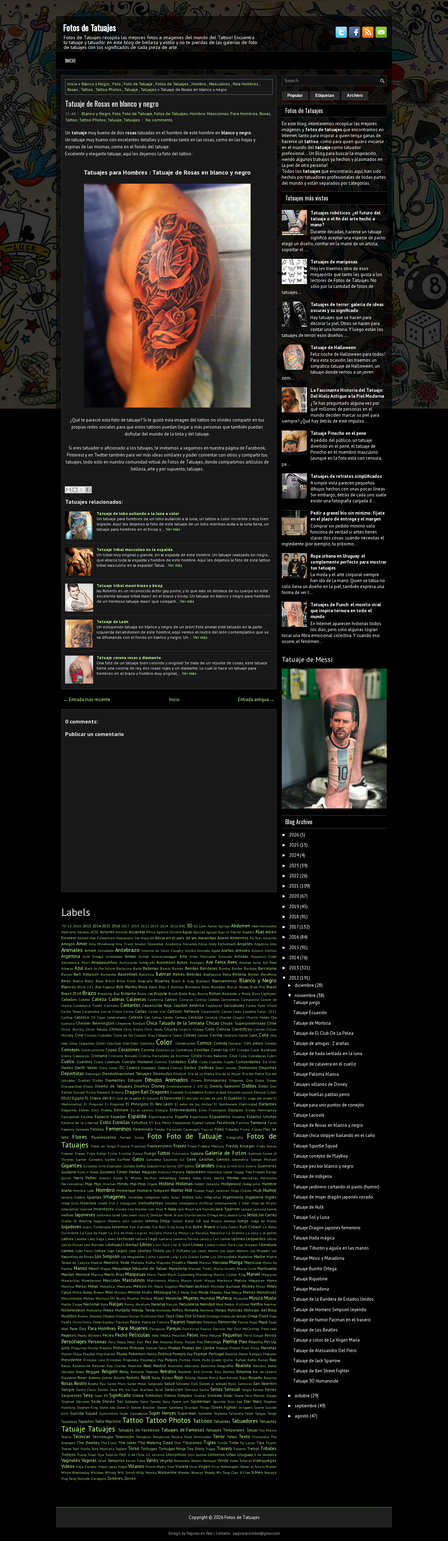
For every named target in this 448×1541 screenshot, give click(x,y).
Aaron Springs (219, 926)
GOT (180, 1166)
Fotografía (234, 1137)
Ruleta (93, 1383)
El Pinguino (93, 1104)
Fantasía (258, 1122)
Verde (223, 1460)
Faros (272, 1122)
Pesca (121, 1341)
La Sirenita (235, 1232)
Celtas (156, 1017)
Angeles (245, 943)
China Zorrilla (72, 1029)
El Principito (137, 1104)
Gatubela (154, 1159)
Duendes (176, 1092)
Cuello (68, 1062)
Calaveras (136, 999)
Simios (170, 1395)
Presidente (71, 1359)
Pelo (155, 1335)
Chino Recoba (96, 1029)
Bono (206, 986)
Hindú (122, 1183)
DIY (200, 1086)
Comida (220, 1043)
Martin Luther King (229, 1274)
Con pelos (253, 1043)
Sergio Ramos (252, 1389)
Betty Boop (94, 980)
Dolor (263, 1086)
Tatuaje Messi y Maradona (318, 1258)
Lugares (163, 1256)
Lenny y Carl (209, 1238)
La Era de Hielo (121, 1232)
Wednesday (81, 1472)
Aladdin (248, 931)
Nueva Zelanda (90, 1316)
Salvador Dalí (187, 1383)
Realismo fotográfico (217, 1365)
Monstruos (266, 1292)
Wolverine (167, 1472)
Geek (191, 1159)
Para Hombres (245, 83)
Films (219, 1129)
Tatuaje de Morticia (312, 1023)
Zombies (115, 1478)
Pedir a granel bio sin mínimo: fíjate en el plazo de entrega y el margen (347, 516)
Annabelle (105, 950)
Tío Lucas (247, 1442)
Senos (216, 1389)
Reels (80, 1371)
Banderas (208, 968)
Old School (195, 1316)
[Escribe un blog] (74, 489)
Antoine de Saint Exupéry (162, 950)
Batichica (146, 974)
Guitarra (68, 1171)
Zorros (130, 1478)
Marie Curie (246, 1268)
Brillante (128, 993)
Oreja (252, 1316)
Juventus (120, 1226)
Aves (232, 962)
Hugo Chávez (241, 1190)
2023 (154, 926)
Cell (147, 1017)
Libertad (131, 1244)
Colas (73, 1043)
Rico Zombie (224, 1371)
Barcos (66, 974)
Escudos (87, 1116)
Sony (166, 1401)
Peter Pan (135, 1341)
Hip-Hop (138, 1183)
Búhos (215, 993)
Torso (133, 1448)
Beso (66, 980)
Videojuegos (264, 1460)
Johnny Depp (157, 1220)
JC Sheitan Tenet (159, 1215)
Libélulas (113, 1244)
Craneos (243, 1049)
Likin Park (161, 1244)
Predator (269, 1353)
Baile (137, 968)
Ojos (170, 1316)
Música (256, 1298)
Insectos (88, 1203)
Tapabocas (69, 1421)
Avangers (197, 962)
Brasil (271, 986)
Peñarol (215, 1335)
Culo (192, 1062)
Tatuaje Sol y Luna (311, 1217)
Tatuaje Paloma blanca (316, 1074)
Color (164, 1042)
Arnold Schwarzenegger (158, 956)
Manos (80, 1268)
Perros (270, 1335)
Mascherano (91, 1280)
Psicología (148, 1359)
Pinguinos (78, 1347)
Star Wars (253, 1401)
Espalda (137, 1115)
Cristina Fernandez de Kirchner (164, 1055)
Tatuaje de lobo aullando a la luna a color (138, 513)
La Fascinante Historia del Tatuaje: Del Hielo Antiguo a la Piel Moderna (347, 393)
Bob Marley (126, 986)
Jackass (246, 1209)
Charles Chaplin (232, 1017)
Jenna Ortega (207, 1215)
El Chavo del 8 (98, 1098)
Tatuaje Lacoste (308, 1115)
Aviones (245, 962)
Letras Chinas (72, 1244)
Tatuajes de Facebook (139, 1430)
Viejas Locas (107, 1466)
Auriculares (128, 962)
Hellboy (184, 1177)
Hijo (97, 1183)
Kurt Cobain (250, 1226)
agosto (302, 1416)
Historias (184, 1184)
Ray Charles (116, 1365)
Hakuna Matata (171, 1171)
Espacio (101, 1116)
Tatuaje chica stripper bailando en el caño (334, 1135)
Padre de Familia (155, 1322)
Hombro (198, 83)
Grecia (221, 1166)
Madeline (245, 1256)
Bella (227, 974)
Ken (133, 1226)
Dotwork (103, 1092)
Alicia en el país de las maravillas (185, 937)
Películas (139, 1334)
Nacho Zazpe (71, 1304)
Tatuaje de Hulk (308, 1207)
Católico (81, 1017)
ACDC (95, 931)
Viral (193, 1466)
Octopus (121, 1316)
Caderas (116, 999)
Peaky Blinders (89, 1335)
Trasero (224, 1448)
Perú (111, 1341)
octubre (302, 1396)
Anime (90, 950)
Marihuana (266, 1268)
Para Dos (78, 1328)
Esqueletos (219, 1116)
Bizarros (162, 980)
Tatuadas (222, 1421)
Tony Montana (102, 1448)
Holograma (251, 1183)
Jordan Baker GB (187, 1220)
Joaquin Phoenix (107, 1220)
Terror (219, 1437)
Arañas (227, 950)
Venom (196, 1460)
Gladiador (114, 1166)
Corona (147, 1049)
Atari (86, 962)
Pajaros (177, 1322)
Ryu (103, 1383)
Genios (223, 1159)
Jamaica (259, 1209)
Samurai (245, 1383)
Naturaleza (189, 1304)
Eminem (121, 1109)
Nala (104, 1304)
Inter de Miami (263, 1203)
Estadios (238, 1116)
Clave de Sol (123, 1035)
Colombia (147, 1043)
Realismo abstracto (183, 1365)
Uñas (231, 1454)
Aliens (223, 937)
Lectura (141, 1238)
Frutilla (125, 1153)
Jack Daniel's (205, 1209)
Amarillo (269, 937)
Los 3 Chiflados (178, 1250)
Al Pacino (233, 931)
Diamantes (115, 1080)
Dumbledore (193, 1092)
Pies (243, 1342)
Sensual (232, 1389)
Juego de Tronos (263, 1220)
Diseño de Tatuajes (114, 1086)
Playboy (89, 1353)
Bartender (108, 974)
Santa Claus (86, 1389)
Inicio (70, 60)
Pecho (121, 1335)
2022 (145, 926)
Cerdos (168, 1017)
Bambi (165, 968)
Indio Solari (170, 1197)
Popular (295, 95)
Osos (263, 1316)
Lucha (151, 1256)
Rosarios (270, 1377)
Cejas (101, 1017)
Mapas (105, 1268)
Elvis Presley (101, 1110)
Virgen (204, 1466)
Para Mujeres (133, 1327)
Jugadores (71, 1227)
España (181, 1116)
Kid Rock (159, 1226)
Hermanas (249, 1177)
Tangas (260, 1413)
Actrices (121, 931)
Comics (204, 1043)
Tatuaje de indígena (312, 1176)
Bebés (179, 974)
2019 (135, 926)
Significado (120, 1395)
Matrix (173, 1280)
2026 (174, 926)
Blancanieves (224, 980)
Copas (111, 1049)
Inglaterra (254, 1197)
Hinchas (109, 1183)
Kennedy (144, 1226)
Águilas (199, 931)
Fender (159, 1129)
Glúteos (129, 1166)
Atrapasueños (104, 962)
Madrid (96, 1262)
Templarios (161, 1436)
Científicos (242, 1029)
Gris (241, 1166)
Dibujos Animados (166, 1079)
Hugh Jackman (217, 1190)
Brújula (160, 993)
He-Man (150, 1177)
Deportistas (72, 1073)
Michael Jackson (194, 1286)
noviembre (305, 995)
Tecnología (102, 1436)
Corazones (129, 1050)
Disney (158, 1086)
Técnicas (81, 1437)
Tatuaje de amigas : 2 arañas (321, 1043)
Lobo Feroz (84, 1250)
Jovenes (230, 1220)
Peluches (179, 1335)
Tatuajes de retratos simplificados (346, 476)
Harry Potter (85, 1177)
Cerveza (211, 1017)
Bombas (177, 986)
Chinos (115, 1029)
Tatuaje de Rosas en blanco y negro (112, 103)
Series (270, 1389)
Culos (204, 1061)
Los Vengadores (133, 1256)
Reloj (123, 1371)
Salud (169, 1383)
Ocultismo (148, 1316)
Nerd (219, 1304)
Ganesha (96, 1159)
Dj (206, 1086)
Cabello (84, 999)
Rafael (241, 1359)
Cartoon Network (183, 1011)
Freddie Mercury (211, 1146)
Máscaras (268, 1274)
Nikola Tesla (143, 1310)
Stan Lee (234, 1401)
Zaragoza (98, 1478)
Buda (183, 993)
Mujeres (191, 1298)
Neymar (270, 1304)
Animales (72, 949)
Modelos (216, 1292)
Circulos (91, 1035)
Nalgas (116, 1304)
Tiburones (192, 1442)
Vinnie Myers (155, 1466)
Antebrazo (127, 949)
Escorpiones (70, 1116)
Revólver (184, 1371)
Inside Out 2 (108, 1203)
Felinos (97, 1129)
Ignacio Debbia (73, 1197)
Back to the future (100, 968)
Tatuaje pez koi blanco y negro (323, 1166)
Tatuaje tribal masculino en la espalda (135, 549)
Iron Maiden (137, 1209)
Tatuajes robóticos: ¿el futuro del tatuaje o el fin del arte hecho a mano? (345, 219)
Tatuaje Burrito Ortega (315, 1269)
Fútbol (164, 1153)
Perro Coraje (253, 1335)
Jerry (222, 1215)
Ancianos (190, 943)
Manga (236, 1262)
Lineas (197, 1244)
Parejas (174, 1328)
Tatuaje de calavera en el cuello (324, 1064)
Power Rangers (250, 1353)
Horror (177, 1190)
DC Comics (129, 1067)
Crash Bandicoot (263, 1049)
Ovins (77, 1322)
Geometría (240, 1159)
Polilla (152, 1353)
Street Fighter (224, 1407)
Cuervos (161, 1061)
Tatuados (267, 1421)
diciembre (304, 985)
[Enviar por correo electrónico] (68, 489)
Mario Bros (114, 1274)
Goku (141, 1165)
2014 (96, 925)
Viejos (122, 1466)
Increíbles (135, 1197)
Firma (245, 1129)
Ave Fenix (216, 962)
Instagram (128, 1203)
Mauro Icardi (191, 1280)
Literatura (267, 1244)
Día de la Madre (201, 1073)
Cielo (210, 1029)
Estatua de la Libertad (79, 1122)
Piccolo (190, 1341)
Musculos (240, 1298)
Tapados (86, 1421)
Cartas (141, 1011)
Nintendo (163, 1310)
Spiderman (201, 1401)
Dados (67, 1067)
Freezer (67, 1153)
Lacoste (80, 1238)
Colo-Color (130, 1043)
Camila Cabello (207, 999)
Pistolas (222, 1347)
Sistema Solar (220, 1395)
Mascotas (111, 1280)
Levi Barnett (94, 1244)
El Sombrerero (225, 1104)
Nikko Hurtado (116, 1310)
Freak (192, 1146)
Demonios (247, 1067)
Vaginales (70, 1460)
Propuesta (131, 1359)
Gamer (81, 1159)
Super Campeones (133, 1413)
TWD (122, 1454)
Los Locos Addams (234, 1250)
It (165, 1208)
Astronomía (70, 962)
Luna (204, 1256)
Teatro (66, 1436)
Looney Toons (151, 1250)
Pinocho (105, 1347)
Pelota (165, 1335)
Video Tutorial (241, 1460)
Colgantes (86, 1043)
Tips (260, 1442)
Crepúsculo (81, 1055)
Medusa (240, 1280)
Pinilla (93, 1347)
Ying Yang (68, 1478)
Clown (177, 1035)
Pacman (122, 1322)
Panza (243, 1322)
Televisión (124, 1436)
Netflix (257, 1304)
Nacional (91, 1304)
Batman (163, 974)
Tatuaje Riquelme (310, 1279)
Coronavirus (165, 1049)
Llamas (67, 1250)
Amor (81, 944)
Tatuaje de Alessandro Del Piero (325, 1350)
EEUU (66, 1098)
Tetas (232, 1436)
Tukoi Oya (96, 1454)
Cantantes (130, 1005)
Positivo (231, 1353)
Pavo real (268, 1328)
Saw (134, 1389)
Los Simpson (107, 1256)
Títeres (66, 1448)
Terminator (202, 1436)
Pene (204, 1335)
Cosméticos (184, 1049)
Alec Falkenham (102, 937)
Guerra (251, 1166)
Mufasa (146, 1298)
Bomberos (192, 986)
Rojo (178, 1377)
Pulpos (171, 1359)
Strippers (245, 1407)
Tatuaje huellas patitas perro (321, 1094)
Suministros (108, 1413)
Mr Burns (118, 1298)
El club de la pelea (126, 1098)
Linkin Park (225, 1244)
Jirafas (66, 1220)
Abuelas (83, 931)
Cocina (216, 1035)
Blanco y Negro (96, 83)
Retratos (168, 1371)
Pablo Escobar (104, 1322)
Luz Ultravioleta (223, 1256)
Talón (249, 1413)
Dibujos (135, 1080)
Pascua (205, 1328)
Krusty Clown (227, 1226)
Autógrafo (146, 962)
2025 (294, 845)
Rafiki (252, 1359)
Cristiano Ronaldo (123, 1055)
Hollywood (231, 1183)
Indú (198, 1197)
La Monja (181, 1232)
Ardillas (270, 950)
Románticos (228, 1377)
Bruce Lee (145, 993)
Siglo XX (101, 1395)
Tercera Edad (181, 1436)
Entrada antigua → (256, 699)
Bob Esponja (105, 986)
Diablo (97, 1080)
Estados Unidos (261, 1116)
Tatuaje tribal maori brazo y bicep (130, 585)
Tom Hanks (81, 1448)
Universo (216, 1454)
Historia (166, 1184)
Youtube (83, 1478)
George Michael (263, 1159)
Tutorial (111, 1454)
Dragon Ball (137, 1092)
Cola (263, 1035)
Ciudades (105, 1035)
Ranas (263, 1359)
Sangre (68, 1389)
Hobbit (199, 1183)
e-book (221, 1092)
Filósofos (232, 1129)
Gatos (138, 1159)
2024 (164, 926)
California (155, 999)
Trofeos (68, 1454)
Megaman (256, 1280)
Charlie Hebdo (257, 1017)
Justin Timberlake (97, 1226)
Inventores (103, 1208)
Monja (236, 1292)
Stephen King (87, 1407)
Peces (108, 1335)
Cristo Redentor (215, 1055)
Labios (67, 1238)
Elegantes (69, 1110)
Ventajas (209, 1460)
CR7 (233, 1049)
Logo (110, 1250)
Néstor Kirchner (236, 1304)
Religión (110, 1371)
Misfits (147, 1292)
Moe (227, 1292)
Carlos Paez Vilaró (261, 1005)
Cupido (229, 1061)
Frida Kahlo (96, 1153)
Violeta (181, 1466)
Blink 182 (85, 986)
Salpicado (155, 1383)
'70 (63, 926)
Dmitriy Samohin (225, 1086)
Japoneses (85, 1215)
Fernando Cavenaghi (183, 1129)
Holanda (212, 1183)
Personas (97, 1342)
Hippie (152, 1183)
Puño (206, 1359)
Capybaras (214, 1005)
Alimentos (239, 937)
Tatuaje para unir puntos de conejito (328, 1105)
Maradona (178, 1268)
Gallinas (254, 1153)
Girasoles (90, 1166)
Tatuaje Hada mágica (314, 1238)
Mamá (192, 1262)
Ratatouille (81, 1365)
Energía (161, 1110)
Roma (213, 1377)
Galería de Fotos (225, 1152)
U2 (148, 1454)
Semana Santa (196, 1389)
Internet (85, 1209)
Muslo (270, 1298)
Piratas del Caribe (198, 1347)
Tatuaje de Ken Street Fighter (321, 1371)
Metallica (107, 1286)
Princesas (113, 1359)
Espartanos (199, 1116)
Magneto (163, 1262)
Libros (146, 1244)
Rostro (80, 1383)
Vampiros (116, 1460)
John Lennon (132, 1220)
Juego (243, 1220)
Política (165, 1353)
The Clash (109, 1442)
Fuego (150, 1153)
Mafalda (137, 1262)
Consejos (70, 1050)
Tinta (233, 1442)
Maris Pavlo (156, 1274)
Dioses (271, 1080)
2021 (294, 886)
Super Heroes (162, 1413)
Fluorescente (103, 1137)
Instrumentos (150, 1203)
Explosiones (181, 1122)
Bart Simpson (86, 974)
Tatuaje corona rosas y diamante (129, 657)
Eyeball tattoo (203, 1122)
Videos (68, 1466)
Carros (128, 1011)
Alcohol (83, 937)
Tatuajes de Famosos (182, 1430)
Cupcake (215, 1061)
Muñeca (224, 1298)
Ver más (173, 529)
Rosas (72, 89)
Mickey (248, 1286)
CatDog (66, 1017)
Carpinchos (91, 1011)
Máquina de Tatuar (149, 1268)
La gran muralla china (153, 1232)
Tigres (209, 1442)
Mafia (150, 1262)
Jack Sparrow (227, 1208)
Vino (170, 1466)
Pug (160, 1359)
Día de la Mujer (228, 1073)
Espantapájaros (160, 1116)
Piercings (212, 1341)
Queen (216, 1359)
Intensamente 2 (227, 1203)
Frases (180, 1146)
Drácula (117, 1092)
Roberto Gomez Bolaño (107, 1377)
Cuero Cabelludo (107, 1061)
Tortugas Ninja (172, 1448)
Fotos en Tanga (103, 1146)
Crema (66, 1055)
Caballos (69, 999)
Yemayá (270, 1472)
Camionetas (230, 999)
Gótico (189, 1166)
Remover (137, 1371)
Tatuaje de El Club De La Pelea (323, 1033)
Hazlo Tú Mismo (127, 1177)
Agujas (211, 931)
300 (182, 926)
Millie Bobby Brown (88, 1292)
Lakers (110, 1238)
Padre (135, 1321)
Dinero (196, 1080)
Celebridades (116, 1017)
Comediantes (185, 1043)
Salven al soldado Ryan (218, 1383)
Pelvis (192, 1335)
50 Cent (200, 926)
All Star (256, 937)
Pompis (179, 1353)
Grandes (205, 1165)
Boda (153, 986)
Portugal (216, 1353)
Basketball (127, 974)
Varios (152, 1460)
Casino (227, 1011)
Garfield (124, 1159)
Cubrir (271, 1055)
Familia (242, 1122)
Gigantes (71, 1165)
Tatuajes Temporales (225, 1430)
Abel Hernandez (264, 926)
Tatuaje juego (306, 1002)
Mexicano (124, 1286)
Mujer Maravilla (168, 1298)
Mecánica (224, 1280)
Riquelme (68, 1377)
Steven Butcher (143, 1407)
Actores (107, 931)
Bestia (78, 980)
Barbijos (250, 968)
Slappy (271, 1395)
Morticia (102, 1298)
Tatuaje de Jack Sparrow (317, 1361)
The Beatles (88, 1442)
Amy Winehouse (101, 943)
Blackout (203, 980)
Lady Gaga (96, 1238)
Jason (133, 1215)
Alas (259, 932)
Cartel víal (157, 1011)
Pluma (122, 1353)
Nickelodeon (73, 1310)
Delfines (206, 1067)
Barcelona (267, 968)
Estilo (105, 1122)
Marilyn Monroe (75, 1274)
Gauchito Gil (173, 1159)
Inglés (270, 1197)
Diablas (84, 1080)
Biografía (145, 980)
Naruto (171, 1304)
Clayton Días (144, 1035)
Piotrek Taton (156, 1347)
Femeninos (118, 1128)
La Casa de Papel (93, 1232)
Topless (121, 1448)
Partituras (190, 1328)
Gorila (171, 1166)
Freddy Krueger (240, 1145)
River (82, 1377)
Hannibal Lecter (220, 1171)
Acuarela (137, 931)
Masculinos (219, 83)
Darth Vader (86, 1067)
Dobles (249, 1086)
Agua (187, 931)
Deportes (267, 1067)
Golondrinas (156, 1166)
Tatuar (252, 1430)
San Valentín (265, 1383)
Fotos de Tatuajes (89, 27)
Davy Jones (108, 1067)
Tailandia (236, 1413)
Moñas (88, 1298)
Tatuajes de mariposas (333, 262)
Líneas (210, 1244)
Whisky (110, 1472)
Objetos (108, 1316)
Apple (215, 950)
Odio (160, 1316)
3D (189, 926)
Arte (183, 956)
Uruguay (245, 1454)
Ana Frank (124, 943)
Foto (116, 83)
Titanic (271, 1442)
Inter (246, 1203)
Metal (93, 1286)
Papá (263, 1321)
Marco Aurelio (225, 1268)
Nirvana (191, 1310)
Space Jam (180, 1401)
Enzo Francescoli (212, 1110)
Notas (220, 1310)
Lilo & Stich (180, 1244)
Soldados (131, 1401)
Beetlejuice (212, 974)
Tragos (210, 1448)
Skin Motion (255, 1395)
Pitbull (234, 1347)
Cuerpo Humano (137, 1061)
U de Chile (136, 1454)
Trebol (253, 1448)
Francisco (138, 1146)
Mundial (207, 1298)
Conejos (270, 1043)
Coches (203, 1035)
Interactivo (69, 1209)
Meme (271, 1280)
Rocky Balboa (162, 1377)
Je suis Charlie (185, 1215)
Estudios (140, 1122)
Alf (152, 937)
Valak (102, 1460)
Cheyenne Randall (130, 1023)
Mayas (209, 1280)
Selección (173, 1389)
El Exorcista (170, 1098)
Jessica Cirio (236, 1215)
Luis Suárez (189, 1256)
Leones (238, 1238)
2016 (116, 925)
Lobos (100, 1250)
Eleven (84, 1110)
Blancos (68, 986)
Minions (120, 1292)
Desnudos (162, 1073)
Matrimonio (156, 1280)
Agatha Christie (168, 931)
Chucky (170, 1029)
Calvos (171, 999)
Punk (196, 1359)
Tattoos (202, 1420)
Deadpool (148, 1067)
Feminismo (143, 1129)
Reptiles (152, 1371)
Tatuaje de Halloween (333, 348)
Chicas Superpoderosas (242, 1023)
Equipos (235, 1109)
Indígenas (152, 1197)
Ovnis (87, 1322)
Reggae (93, 1371)
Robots (132, 1377)
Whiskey (97, 1472)
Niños (177, 1310)
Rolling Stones (196, 1377)
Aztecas (67, 968)
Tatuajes (148, 89)
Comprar (235, 1043)
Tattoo (87, 89)
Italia (172, 1208)
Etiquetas (324, 95)
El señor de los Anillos (193, 1104)
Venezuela (182, 1460)
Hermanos (268, 1177)
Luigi (174, 1256)
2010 (77, 926)
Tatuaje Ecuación (310, 1013)
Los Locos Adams (204, 1250)
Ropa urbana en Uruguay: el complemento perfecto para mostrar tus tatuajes (348, 562)
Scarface (146, 1389)
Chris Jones (153, 1029)
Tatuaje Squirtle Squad (315, 1146)
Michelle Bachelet (225, 1286)
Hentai (233, 1177)
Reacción (135, 1365)
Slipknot (67, 1401)
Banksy (224, 968)
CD (93, 1017)
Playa (77, 1353)
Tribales (268, 1448)
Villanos (136, 1466)
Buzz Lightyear (264, 993)
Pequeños (232, 1335)
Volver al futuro (252, 1466)
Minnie (134, 1292)
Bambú (177, 968)
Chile (271, 1023)
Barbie (237, 968)
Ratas (65, 1365)
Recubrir (259, 1365)
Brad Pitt (257, 986)
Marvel (253, 1274)
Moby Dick (189, 1292)
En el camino (142, 1110)
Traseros (239, 1448)
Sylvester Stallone (212, 1413)
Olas (179, 1316)
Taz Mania (267, 1430)
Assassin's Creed (263, 956)
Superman (186, 1413)
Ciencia (223, 1029)
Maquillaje (121, 1268)
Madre (259, 1256)
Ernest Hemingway (260, 1110)
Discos (88, 1086)
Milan (260, 1286)
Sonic (144, 1401)
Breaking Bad (108, 993)
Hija (88, 1183)
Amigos (68, 943)
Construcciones (92, 1049)
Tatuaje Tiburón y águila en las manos (331, 1248)
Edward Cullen (265, 1092)
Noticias (235, 1310)
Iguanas (94, 1197)
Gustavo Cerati (113, 1171)
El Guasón (233, 1098)
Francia (123, 1146)
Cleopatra (163, 1035)
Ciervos (259, 1029)
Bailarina (124, 968)
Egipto (78, 1098)
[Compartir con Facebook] (88, 489)
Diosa (259, 1080)
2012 (294, 978)
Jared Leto (120, 1215)
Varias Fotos (135, 1460)
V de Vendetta (265, 1454)
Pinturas (137, 1347)
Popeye (200, 1353)
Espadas (118, 1116)
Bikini (110, 980)
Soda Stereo (103, 1401)
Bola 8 (164, 986)
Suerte (259, 1407)
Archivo (355, 95)
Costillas (202, 1049)
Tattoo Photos (108, 89)
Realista (243, 1366)
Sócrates (82, 1401)
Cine (79, 1035)
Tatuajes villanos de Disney (320, 1084)
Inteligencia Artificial (196, 1203)
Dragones (159, 1092)
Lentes (225, 1238)
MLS (176, 1292)
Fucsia (138, 1153)
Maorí (94, 1268)
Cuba (243, 1055)
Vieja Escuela (86, 1466)
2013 (87, 925)
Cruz (233, 1055)
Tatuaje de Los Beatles (315, 1330)
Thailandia (260, 1436)
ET (151, 1122)
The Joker (127, 1442)
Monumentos (71, 1298)
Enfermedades (183, 1109)
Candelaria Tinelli (88, 1005)
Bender (253, 974)
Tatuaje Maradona (311, 1289)
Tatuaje (131, 89)
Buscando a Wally (236, 993)
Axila (257, 962)
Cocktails (230, 1035)
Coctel (243, 1035)
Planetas (268, 1347)
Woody (210, 1472)
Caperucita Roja (157, 1005)
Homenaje (126, 1190)
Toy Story (195, 1448)
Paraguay (157, 1328)
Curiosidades (248, 1061)
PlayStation (105, 1353)
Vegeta (166, 1460)
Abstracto (68, 931)
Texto (244, 1437)
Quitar (228, 1359)
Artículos (225, 956)
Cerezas (195, 1017)
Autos (182, 962)
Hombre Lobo (83, 1190)
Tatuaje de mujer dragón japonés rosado (333, 1197)
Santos (102, 1389)
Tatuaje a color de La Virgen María (326, 1340)
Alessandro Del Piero (132, 937)
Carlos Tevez (71, 1011)
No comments (159, 119)
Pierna (230, 1341)
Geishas (206, 1159)
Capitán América (189, 1005)
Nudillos (69, 1316)
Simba (138, 1395)
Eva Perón (163, 1122)
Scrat (159, 1389)
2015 (106, 925)
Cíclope (198, 1029)
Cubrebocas (257, 1055)
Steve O (123, 1407)
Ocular (134, 1316)
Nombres (207, 1310)
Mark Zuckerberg (181, 1274)
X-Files (245, 1472)
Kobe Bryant (204, 1226)
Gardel (110, 1159)
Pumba (184, 1359)
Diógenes (236, 1080)
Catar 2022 (267, 1011)
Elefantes (267, 1104)
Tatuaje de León (112, 621)
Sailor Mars (116, 1383)
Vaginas (89, 1460)
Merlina (67, 1286)
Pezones (166, 1341)
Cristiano (99, 1055)
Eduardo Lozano (240, 1092)
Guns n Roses (87, 1171)
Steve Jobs (107, 1407)
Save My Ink (120, 1389)
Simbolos (153, 1395)
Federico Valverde (75, 1129)
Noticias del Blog (260, 1310)
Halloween (196, 1171)
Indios (188, 1197)
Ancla (202, 943)
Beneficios (268, 974)
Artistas (241, 956)
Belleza (239, 974)
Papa (253, 1322)
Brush (173, 993)
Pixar (245, 1347)
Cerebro (181, 1017)
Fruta (112, 1153)
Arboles (243, 950)
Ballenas (151, 968)
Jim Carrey (267, 1214)
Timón (222, 1442)
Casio (237, 1011)
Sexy (88, 1395)
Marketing (204, 1274)
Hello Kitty (202, 1177)
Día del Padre (253, 1073)
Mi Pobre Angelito (162, 1286)
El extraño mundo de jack (202, 1098)
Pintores (120, 1347)
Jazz (142, 1215)
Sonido (155, 1401)
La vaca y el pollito (261, 1232)
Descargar (93, 1073)
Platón (66, 1353)
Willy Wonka (146, 1472)
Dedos (190, 1067)
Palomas (210, 1322)
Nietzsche (94, 1310)
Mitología (162, 1292)
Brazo (89, 992)
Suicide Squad (84, 1413)
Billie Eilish (126, 980)
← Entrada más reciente (86, 699)
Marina (97, 1274)
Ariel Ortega (93, 956)
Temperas (143, 1436)
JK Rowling (83, 1220)
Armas (130, 956)
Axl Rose (270, 962)
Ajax (221, 931)
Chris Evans (133, 1029)
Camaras (186, 999)
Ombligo (212, 1316)
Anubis (190, 950)
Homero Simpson (153, 1190)
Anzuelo (203, 950)
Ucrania (158, 1454)
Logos (121, 1250)
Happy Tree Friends (249, 1171)
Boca (142, 986)
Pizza (255, 1347)
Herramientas (72, 1183)
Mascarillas (70, 1280)
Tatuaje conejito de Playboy (320, 1156)
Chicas (212, 1023)
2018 (294, 917)
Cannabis (111, 1005)
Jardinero (104, 1215)
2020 (294, 896)
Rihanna (243, 1371)
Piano (178, 1341)
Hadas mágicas (143, 1171)
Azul (79, 968)
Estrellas (121, 1122)
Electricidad (248, 1104)
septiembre (306, 1406)
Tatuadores (244, 1420)
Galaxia (197, 1153)
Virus (215, 1466)
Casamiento (210, 1011)
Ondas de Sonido (233, 1316)
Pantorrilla (227, 1321)
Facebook (226, 1122)
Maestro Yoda (116, 1262)
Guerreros (267, 1165)
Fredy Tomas (266, 1146)
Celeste (135, 1017)
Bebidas (194, 974)
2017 (125, 926)
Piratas (174, 1347)
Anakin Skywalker (149, 943)
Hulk (257, 1190)
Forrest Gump (132, 1137)
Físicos (257, 1129)
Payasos (68, 1335)
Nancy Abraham (137, 1304)
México (140, 1286)
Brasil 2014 (71, 993)
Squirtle (219, 1401)
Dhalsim (180, 1073)
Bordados (218, 986)
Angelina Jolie (265, 943)
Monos (249, 1292)
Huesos (199, 1190)
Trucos (81, 1454)
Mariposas (135, 1274)
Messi (81, 1286)
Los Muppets (260, 1250)
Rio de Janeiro (264, 1371)
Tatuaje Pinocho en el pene (338, 433)
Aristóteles (114, 956)
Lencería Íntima (185, 1238)
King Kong (175, 1226)
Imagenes (114, 1196)
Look (132, 1250)
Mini (109, 1292)
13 (70, 926)
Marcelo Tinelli (200, 1268)
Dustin (209, 1092)
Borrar (232, 986)
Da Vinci (269, 1061)
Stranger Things (197, 1407)
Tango (271, 1413)
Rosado (255, 1377)
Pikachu (255, 1341)
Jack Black (185, 1209)
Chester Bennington (95, 1023)
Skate (238, 1395)
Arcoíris (257, 950)
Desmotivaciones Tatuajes (127, 1073)
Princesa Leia (94, 1359)
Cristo (196, 1055)
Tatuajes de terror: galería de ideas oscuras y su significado (347, 307)
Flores (79, 1136)
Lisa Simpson (246, 1244)
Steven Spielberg (169, 1407)
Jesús (252, 1215)
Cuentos (84, 1061)
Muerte (133, 1298)
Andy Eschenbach (222, 943)
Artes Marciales (203, 956)
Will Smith (126, 1472)
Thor (177, 1442)
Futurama (180, 1153)
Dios (249, 1080)
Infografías (212, 1197)
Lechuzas (125, 1238)
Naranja (158, 1304)
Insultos (171, 1203)
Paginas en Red (199, 1533)
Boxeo (243, 986)
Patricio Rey (222, 1328)
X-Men (257, 1472)
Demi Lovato (226, 1067)
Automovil (165, 962)
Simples (184, 1395)
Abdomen (240, 926)
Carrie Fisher (111, 1011)
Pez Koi (152, 1341)
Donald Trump (85, 1092)
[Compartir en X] (81, 489)
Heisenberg (167, 1177)
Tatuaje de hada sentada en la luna (327, 1053)
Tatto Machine (108, 1421)
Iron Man (155, 1209)
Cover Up (220, 1049)
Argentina (70, 956)
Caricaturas (234, 1005)
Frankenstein (159, 1145)
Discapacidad (71, 1086)
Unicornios (176, 1454)
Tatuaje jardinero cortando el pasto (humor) (336, 1187)
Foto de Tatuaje (138, 83)
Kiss (188, 1226)
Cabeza (99, 999)
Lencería (165, 1238)
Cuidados (177, 1061)
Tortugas (149, 1448)
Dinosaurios (215, 1080)
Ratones (98, 1365)
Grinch (232, 1166)
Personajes (73, 1341)
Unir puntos (197, 1454)
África (150, 931)
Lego (153, 1238)
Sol (120, 1401)
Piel (200, 1341)
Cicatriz (185, 1029)
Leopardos (256, 1238)
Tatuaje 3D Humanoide (315, 1381)
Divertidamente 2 (181, 1086)
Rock (145, 1377)
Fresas (80, 1153)
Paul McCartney (246, 1328)
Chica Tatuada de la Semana (175, 1023)
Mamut (205, 1262)
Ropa (243, 1377)
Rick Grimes (203, 1371)
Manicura (252, 1262)
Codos (253, 1035)
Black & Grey (183, 980)
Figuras (207, 1129)
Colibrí (101, 1043)
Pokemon (137, 1353)
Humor (269, 1190)
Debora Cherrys (170, 1067)
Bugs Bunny (198, 993)
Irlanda (121, 1209)
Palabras (194, 1321)
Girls (102, 1166)
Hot (188, 1190)
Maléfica (179, 1262)
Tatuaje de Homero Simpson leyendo (329, 1310)
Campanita (250, 999)
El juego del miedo (257, 1098)
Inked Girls (69, 1203)
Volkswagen (229, 1466)
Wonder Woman (190, 1472)
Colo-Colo (114, 1043)
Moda (203, 1292)
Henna (219, 1177)
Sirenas (200, 1395)
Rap (273, 1359)
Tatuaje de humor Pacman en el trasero (332, 1320)
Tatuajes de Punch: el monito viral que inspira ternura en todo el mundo (345, 611)
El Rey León (161, 1104)
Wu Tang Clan (227, 1472)
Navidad (207, 1304)
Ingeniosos (233, 1197)
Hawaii (105, 1177)
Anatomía (173, 943)
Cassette (249, 1011)
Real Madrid (155, 1365)
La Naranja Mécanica (207, 1232)
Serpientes (71, 1395)
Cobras (189, 1035)
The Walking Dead (155, 1442)
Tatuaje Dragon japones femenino (326, 1228)
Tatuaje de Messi (307, 659)
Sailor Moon (137, 1383)
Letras (271, 1238)
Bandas (191, 968)
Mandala (220, 1262)
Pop (189, 1353)
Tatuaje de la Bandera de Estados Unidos (333, 1299)
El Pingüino (114, 1104)
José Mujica (212, 1220)
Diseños (141, 1086)
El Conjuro (150, 1098)
